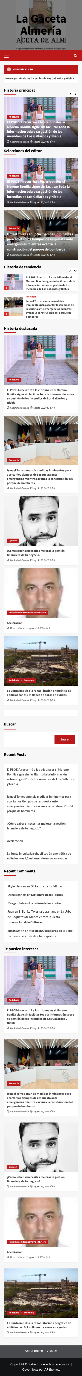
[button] (8, 55)
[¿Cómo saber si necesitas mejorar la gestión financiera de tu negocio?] (13, 307)
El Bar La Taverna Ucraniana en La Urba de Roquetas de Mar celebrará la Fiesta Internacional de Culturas (39, 917)
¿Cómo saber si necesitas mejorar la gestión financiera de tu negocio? (47, 310)
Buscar (10, 724)
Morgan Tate (16, 903)
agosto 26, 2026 (41, 142)
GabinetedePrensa (19, 142)
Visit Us (52, 1350)
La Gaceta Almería (41, 24)
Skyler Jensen (17, 886)
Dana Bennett (17, 894)
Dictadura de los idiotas (47, 886)
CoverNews (30, 1369)
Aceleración (14, 623)
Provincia (14, 228)
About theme (34, 1350)
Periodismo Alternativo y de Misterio (28, 612)
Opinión (30, 303)
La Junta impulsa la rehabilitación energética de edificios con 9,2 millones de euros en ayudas (39, 693)
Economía (29, 680)
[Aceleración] (41, 593)
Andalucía (14, 117)
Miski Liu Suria (17, 628)
